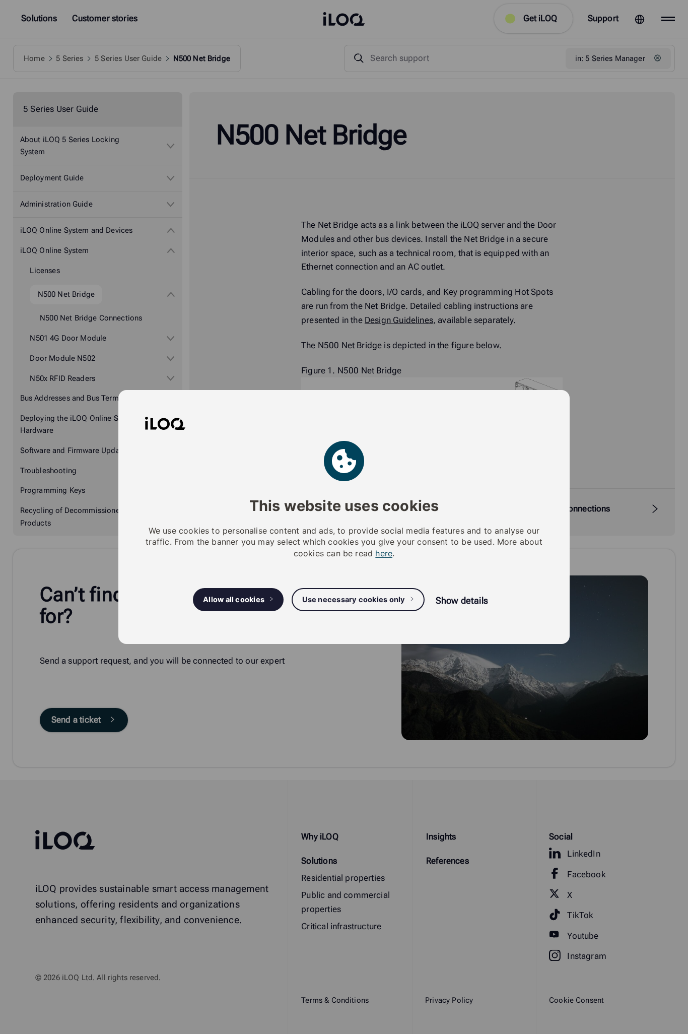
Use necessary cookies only (353, 599)
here (383, 553)
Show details (462, 600)
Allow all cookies (233, 599)
